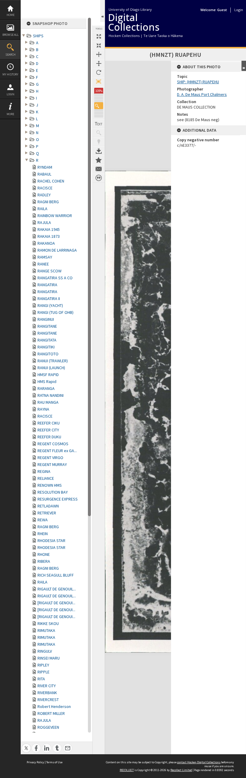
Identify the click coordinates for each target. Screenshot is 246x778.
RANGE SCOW (50, 271)
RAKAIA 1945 (49, 229)
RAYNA (43, 409)
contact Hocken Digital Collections (198, 762)
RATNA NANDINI (51, 395)
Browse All (10, 35)
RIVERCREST (48, 699)
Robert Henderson (54, 706)
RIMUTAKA (46, 630)
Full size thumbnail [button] (99, 36)
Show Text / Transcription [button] (99, 123)
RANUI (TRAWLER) (53, 360)
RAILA (42, 208)
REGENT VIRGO (50, 457)
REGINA (44, 471)
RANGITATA (47, 340)
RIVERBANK (47, 692)
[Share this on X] (26, 745)
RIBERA (44, 561)
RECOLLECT (127, 770)
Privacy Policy (35, 762)
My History (10, 74)
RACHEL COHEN (51, 181)
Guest (222, 10)
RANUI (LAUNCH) (51, 367)
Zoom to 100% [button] (99, 81)
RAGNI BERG (48, 201)
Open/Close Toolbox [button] (102, 11)
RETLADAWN (48, 506)
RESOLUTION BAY (53, 492)
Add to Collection (99, 159)
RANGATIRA (47, 284)
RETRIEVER (47, 513)
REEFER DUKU (49, 437)
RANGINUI (46, 319)
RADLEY (44, 195)
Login (10, 94)
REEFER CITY (48, 430)
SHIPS (38, 35)
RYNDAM (45, 167)
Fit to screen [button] (99, 45)
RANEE (43, 264)
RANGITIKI (46, 347)
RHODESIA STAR (51, 540)
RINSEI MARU (49, 658)
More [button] (10, 114)
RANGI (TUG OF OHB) (56, 312)
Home (10, 15)
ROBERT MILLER (51, 713)
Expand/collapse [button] (244, 66)
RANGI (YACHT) (50, 305)
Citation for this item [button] (99, 177)
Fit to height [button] (99, 63)
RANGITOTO (48, 354)
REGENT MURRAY (52, 464)
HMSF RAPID (48, 374)
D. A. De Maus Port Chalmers (202, 94)
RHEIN (43, 533)
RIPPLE (44, 672)
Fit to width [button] (99, 54)
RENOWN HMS (50, 485)
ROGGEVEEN (48, 727)
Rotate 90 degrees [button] (99, 72)
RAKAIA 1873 (49, 236)
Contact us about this (99, 168)
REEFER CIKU (49, 423)
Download (99, 150)
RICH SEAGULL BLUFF (56, 575)
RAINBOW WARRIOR (55, 215)
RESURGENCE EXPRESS (58, 499)
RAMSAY (45, 257)
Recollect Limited (181, 770)
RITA (41, 679)
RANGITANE (47, 326)
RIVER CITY (47, 685)
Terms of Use (54, 762)
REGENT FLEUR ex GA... (57, 450)
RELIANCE (46, 478)
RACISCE (45, 188)
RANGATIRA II (49, 298)
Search (10, 55)
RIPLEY (43, 665)
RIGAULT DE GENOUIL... (57, 589)
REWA (43, 519)
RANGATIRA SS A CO (55, 277)
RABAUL (44, 174)
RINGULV (45, 651)
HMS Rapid (47, 381)
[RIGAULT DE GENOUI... (56, 602)
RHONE (44, 554)
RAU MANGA (48, 402)
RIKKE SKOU (48, 623)
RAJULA (44, 222)
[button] (98, 105)
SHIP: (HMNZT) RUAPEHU (198, 81)
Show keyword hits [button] (99, 132)
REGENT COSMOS (53, 443)
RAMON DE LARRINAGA (57, 250)
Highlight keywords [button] (99, 141)
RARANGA (46, 388)
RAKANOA (46, 243)
